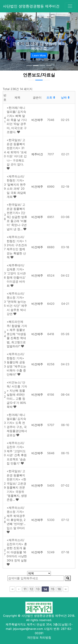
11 (25, 589)
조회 (49, 97)
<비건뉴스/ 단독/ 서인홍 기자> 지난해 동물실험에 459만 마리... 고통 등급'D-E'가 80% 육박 (17, 395)
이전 (18, 589)
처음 (12, 589)
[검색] (68, 578)
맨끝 (65, 589)
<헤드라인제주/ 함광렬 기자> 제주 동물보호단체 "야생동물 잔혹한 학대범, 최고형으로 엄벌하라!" (17, 334)
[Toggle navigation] (70, 6)
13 (38, 589)
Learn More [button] (39, 55)
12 (31, 589)
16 (59, 589)
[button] (6, 41)
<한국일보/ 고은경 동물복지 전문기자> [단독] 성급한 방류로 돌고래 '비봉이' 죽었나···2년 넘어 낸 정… (17, 217)
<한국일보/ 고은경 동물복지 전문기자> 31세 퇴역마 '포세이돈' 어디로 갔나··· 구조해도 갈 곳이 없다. (17, 152)
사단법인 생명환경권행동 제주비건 (31, 6)
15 (52, 589)
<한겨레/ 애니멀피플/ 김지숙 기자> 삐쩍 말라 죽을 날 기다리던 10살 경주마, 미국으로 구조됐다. (17, 120)
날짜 (64, 97)
